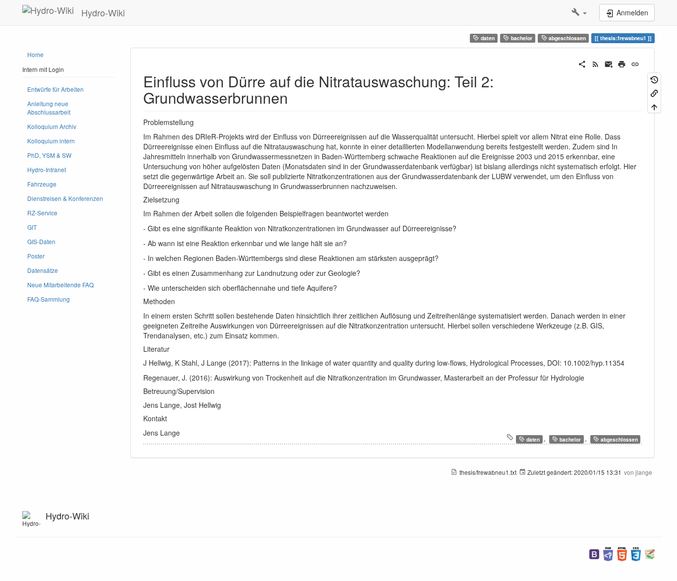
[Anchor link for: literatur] (172, 348)
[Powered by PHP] (608, 553)
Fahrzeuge (41, 184)
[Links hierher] (654, 92)
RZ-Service (42, 212)
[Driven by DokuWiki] (650, 553)
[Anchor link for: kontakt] (170, 418)
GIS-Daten (41, 241)
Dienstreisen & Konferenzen (65, 198)
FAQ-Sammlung (48, 299)
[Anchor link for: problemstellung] (197, 122)
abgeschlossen (566, 38)
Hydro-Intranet (46, 169)
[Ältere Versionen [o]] (654, 79)
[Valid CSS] (636, 553)
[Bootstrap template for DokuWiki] (594, 553)
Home (35, 54)
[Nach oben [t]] (654, 106)
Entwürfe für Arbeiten (55, 89)
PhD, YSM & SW (49, 155)
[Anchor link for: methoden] (178, 301)
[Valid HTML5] (622, 553)
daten (487, 38)
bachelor (520, 38)
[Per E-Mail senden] (609, 63)
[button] (579, 12)
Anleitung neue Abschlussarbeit (48, 107)
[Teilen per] (582, 63)
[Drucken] (622, 63)
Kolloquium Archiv (51, 126)
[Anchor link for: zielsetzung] (182, 199)
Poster (36, 256)
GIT (32, 227)
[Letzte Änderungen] (595, 63)
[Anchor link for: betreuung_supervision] (218, 390)
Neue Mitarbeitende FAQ (60, 284)
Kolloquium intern (51, 140)
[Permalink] (635, 63)
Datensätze (42, 270)
